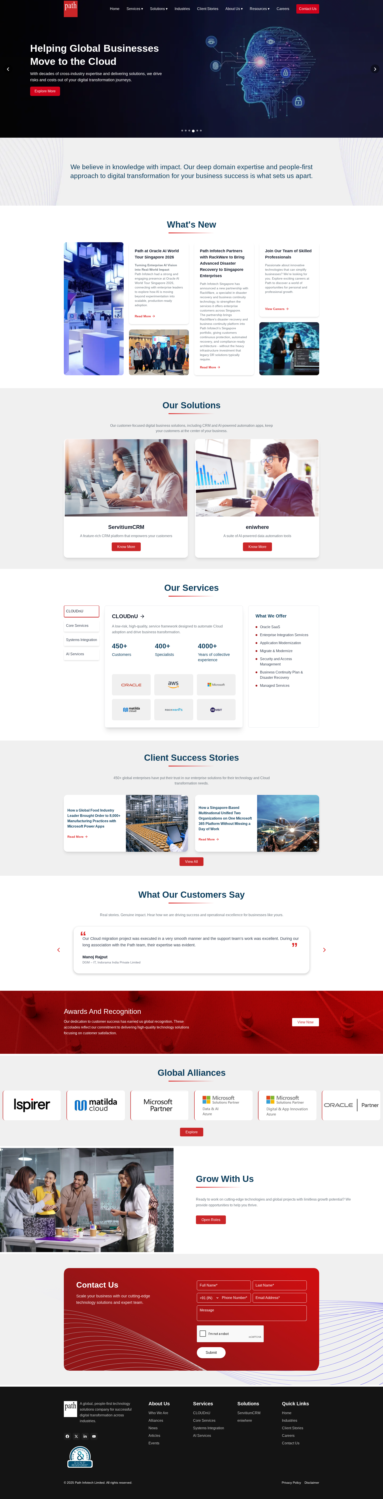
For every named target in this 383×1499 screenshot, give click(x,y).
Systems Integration (81, 640)
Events (154, 1443)
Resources (260, 9)
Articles (154, 1435)
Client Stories (207, 9)
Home (114, 9)
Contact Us (308, 9)
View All (191, 862)
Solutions (159, 9)
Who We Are (158, 1413)
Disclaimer (312, 1482)
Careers (283, 9)
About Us (234, 9)
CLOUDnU (74, 611)
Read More (143, 316)
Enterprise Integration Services (284, 635)
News (153, 1428)
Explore (192, 1132)
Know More (126, 547)
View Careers (275, 309)
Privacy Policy (291, 1482)
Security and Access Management (276, 661)
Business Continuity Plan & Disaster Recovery (281, 674)
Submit (211, 1352)
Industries (182, 9)
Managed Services (274, 685)
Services (135, 9)
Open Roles (210, 1220)
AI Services (75, 654)
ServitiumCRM (248, 1413)
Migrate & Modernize (276, 651)
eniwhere (244, 1420)
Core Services (77, 625)
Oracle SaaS (270, 627)
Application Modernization (280, 643)
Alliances (156, 1420)
